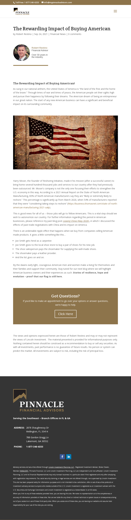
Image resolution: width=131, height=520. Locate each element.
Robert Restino (24, 34)
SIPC (26, 471)
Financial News (58, 34)
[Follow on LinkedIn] (68, 456)
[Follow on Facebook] (62, 456)
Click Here (65, 314)
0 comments (74, 34)
